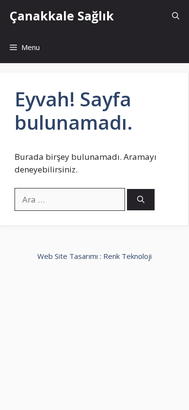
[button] (175, 16)
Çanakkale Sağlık (62, 15)
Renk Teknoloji (127, 256)
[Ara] (141, 200)
